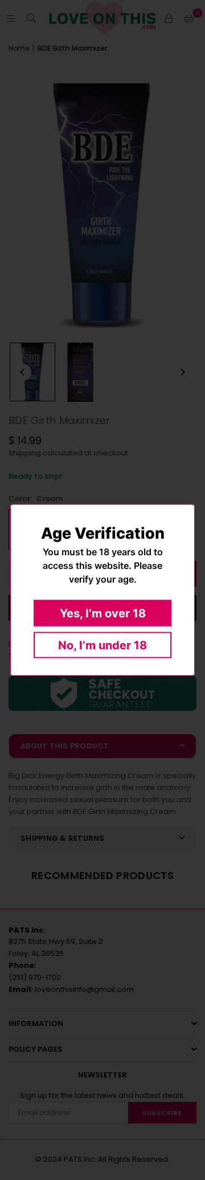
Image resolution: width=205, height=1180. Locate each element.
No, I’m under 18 (102, 645)
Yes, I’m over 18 (103, 613)
